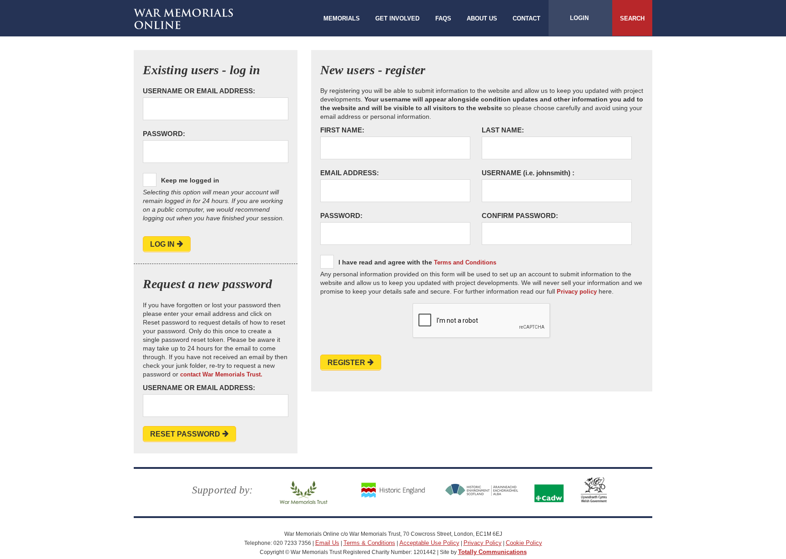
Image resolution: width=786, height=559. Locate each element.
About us (482, 18)
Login (579, 18)
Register (346, 362)
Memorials (341, 18)
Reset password (185, 434)
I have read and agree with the (417, 262)
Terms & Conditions (369, 542)
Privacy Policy (483, 542)
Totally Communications (492, 552)
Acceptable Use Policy (429, 542)
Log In (162, 244)
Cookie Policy (524, 542)
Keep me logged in (190, 180)
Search (632, 18)
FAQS (443, 18)
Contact (526, 18)
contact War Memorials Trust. (221, 374)
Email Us (327, 542)
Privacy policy (577, 291)
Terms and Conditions (465, 262)
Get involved (397, 18)
